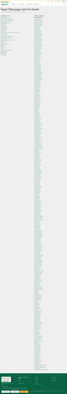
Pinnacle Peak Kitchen (37, 262)
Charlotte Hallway (37, 351)
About (48, 1)
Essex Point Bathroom (37, 237)
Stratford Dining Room (37, 211)
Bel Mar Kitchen (36, 121)
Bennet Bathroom (37, 192)
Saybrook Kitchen (37, 162)
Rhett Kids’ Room (37, 152)
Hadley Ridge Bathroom (38, 40)
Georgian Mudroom (37, 267)
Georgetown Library (37, 358)
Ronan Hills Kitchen (37, 66)
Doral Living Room (37, 346)
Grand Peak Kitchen (37, 175)
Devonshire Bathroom (37, 362)
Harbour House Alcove (37, 20)
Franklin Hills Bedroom (37, 42)
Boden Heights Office (37, 75)
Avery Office (36, 110)
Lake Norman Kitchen (37, 287)
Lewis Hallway (36, 329)
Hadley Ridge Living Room (38, 39)
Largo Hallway (36, 293)
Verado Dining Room (37, 116)
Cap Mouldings (4, 22)
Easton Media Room (37, 197)
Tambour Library (36, 106)
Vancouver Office (37, 253)
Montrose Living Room (37, 348)
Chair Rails (3, 25)
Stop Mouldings (4, 51)
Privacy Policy (47, 390)
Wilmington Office (37, 321)
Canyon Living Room (37, 276)
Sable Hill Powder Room (38, 54)
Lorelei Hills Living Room (38, 206)
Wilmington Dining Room (38, 323)
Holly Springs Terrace (37, 249)
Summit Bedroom (37, 349)
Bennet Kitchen (36, 193)
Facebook (54, 379)
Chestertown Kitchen (37, 297)
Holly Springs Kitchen (37, 247)
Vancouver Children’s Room (38, 255)
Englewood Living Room (38, 360)
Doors (36, 380)
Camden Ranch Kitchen (38, 147)
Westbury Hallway (37, 227)
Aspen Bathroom (36, 304)
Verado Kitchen (36, 114)
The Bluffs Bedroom (37, 139)
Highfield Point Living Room (38, 220)
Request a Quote (57, 1)
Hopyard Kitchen (36, 62)
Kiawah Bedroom (37, 318)
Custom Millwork (38, 384)
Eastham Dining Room (37, 170)
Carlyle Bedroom (37, 222)
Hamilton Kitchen (37, 357)
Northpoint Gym (36, 60)
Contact (52, 1)
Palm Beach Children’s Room (38, 271)
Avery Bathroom (36, 112)
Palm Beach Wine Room (38, 273)
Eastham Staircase (37, 168)
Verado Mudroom (37, 115)
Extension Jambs (4, 33)
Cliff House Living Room (38, 176)
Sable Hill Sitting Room (38, 52)
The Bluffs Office (36, 142)
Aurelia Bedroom (37, 94)
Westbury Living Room (37, 230)
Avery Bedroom (36, 111)
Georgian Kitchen (37, 269)
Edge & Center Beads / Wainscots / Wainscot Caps (10, 32)
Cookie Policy (59, 390)
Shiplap (3, 47)
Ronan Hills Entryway (37, 70)
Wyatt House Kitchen (37, 31)
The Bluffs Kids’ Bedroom (38, 141)
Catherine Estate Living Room (39, 21)
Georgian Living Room (37, 266)
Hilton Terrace (36, 306)
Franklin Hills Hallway (37, 44)
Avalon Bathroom (37, 182)
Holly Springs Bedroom (37, 248)
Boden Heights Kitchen (37, 71)
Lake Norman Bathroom (38, 289)
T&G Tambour (3, 53)
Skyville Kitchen (36, 155)
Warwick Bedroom (37, 28)
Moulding (36, 379)
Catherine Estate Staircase (38, 24)
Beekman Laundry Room (38, 129)
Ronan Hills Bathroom (37, 69)
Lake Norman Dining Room (38, 288)
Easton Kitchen (36, 198)
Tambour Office (36, 102)
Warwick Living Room (37, 30)
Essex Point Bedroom (37, 238)
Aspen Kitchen (36, 302)
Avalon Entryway (37, 185)
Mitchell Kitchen (36, 282)
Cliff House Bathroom (37, 177)
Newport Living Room (37, 201)
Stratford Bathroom (37, 213)
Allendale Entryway (37, 81)
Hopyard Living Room (37, 64)
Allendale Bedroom (37, 82)
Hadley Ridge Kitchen (37, 36)
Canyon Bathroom (37, 278)
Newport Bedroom (37, 205)
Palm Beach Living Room (38, 272)
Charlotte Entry (36, 354)
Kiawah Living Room (37, 316)
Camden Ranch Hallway (38, 145)
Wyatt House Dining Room (38, 35)
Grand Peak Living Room (38, 171)
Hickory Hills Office (37, 80)
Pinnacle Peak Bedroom (38, 264)
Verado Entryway (37, 117)
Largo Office (36, 291)
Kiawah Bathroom (37, 317)
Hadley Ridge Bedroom (37, 37)
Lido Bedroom (36, 334)
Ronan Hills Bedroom (37, 67)
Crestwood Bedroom (37, 125)
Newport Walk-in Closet (38, 202)
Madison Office (36, 326)
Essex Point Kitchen (37, 240)
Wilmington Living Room (38, 322)
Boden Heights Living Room (38, 72)
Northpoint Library (37, 59)
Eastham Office (36, 167)
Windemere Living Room (38, 336)
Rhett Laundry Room (37, 153)
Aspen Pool (36, 301)
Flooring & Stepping (4, 34)
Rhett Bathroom (36, 151)
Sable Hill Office (36, 55)
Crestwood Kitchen (37, 126)
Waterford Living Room (38, 186)
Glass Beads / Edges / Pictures (6, 36)
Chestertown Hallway (37, 298)
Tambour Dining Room (37, 104)
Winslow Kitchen (36, 99)
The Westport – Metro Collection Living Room (41, 369)
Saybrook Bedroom (37, 163)
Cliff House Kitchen (37, 178)
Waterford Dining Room (38, 187)
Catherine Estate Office (38, 25)
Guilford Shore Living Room (38, 235)
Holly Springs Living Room (38, 246)
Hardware (36, 382)
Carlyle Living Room (37, 225)
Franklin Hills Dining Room (38, 45)
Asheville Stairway (37, 242)
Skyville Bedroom (37, 157)
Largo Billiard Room (37, 294)
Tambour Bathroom (37, 107)
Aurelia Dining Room (37, 95)
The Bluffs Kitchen (37, 140)
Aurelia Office (36, 92)
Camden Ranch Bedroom (38, 146)
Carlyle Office (36, 223)
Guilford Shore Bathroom (38, 231)
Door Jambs (3, 30)
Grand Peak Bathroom (37, 172)
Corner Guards (4, 26)
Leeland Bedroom (37, 89)
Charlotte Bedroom (37, 352)
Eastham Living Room (37, 165)
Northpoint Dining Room (38, 57)
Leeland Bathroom (37, 87)
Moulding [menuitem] (13, 4)
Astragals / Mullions (5, 17)
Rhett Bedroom (36, 150)
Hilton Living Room (37, 307)
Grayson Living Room (37, 344)
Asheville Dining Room (37, 245)
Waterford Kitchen (37, 188)
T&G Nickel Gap (4, 52)
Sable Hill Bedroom (37, 51)
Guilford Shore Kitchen (37, 233)
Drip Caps (3, 31)
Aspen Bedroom (36, 303)
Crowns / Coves (4, 27)
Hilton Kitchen (36, 309)
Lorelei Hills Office (37, 207)
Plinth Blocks (3, 38)
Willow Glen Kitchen (37, 50)
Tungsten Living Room (37, 337)
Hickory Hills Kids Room (38, 79)
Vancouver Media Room (38, 251)
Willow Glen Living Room (38, 46)
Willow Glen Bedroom (37, 47)
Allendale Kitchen (37, 84)
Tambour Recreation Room (38, 101)
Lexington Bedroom (37, 134)
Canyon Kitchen (36, 277)
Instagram (55, 380)
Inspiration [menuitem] (36, 4)
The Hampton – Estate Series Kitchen (40, 364)
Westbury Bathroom (37, 226)
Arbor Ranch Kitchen (37, 257)
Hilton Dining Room (37, 308)
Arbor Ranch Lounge (37, 258)
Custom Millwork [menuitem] (29, 4)
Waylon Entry (36, 342)
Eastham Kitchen (37, 166)
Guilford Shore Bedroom (38, 232)
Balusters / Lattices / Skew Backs (7, 18)
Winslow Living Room (37, 97)
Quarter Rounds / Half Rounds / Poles (8, 39)
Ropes (2, 42)
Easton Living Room (37, 196)
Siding (2, 48)
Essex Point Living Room (38, 236)
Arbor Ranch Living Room (38, 256)
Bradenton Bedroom (37, 347)
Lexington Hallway (37, 136)
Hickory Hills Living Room (38, 77)
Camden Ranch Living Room (38, 148)
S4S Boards (3, 44)
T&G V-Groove (3, 54)
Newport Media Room (37, 203)
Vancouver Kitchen (37, 252)
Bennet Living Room (37, 191)
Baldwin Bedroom (37, 343)
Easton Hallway (36, 200)
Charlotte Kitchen (37, 353)
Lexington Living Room (37, 137)
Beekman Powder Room (38, 132)
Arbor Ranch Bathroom (37, 259)
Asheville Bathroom (37, 243)
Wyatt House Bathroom (38, 34)
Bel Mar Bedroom (37, 120)
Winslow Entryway (37, 100)
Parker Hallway (36, 339)
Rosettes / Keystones (5, 43)
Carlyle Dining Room (37, 221)
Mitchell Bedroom (37, 283)
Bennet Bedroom (37, 195)
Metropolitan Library (37, 312)
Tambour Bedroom (37, 105)
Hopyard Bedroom (37, 61)
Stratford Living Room (37, 215)
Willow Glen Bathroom (37, 49)
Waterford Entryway (37, 190)
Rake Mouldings (4, 41)
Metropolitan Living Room (38, 311)
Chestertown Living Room (38, 296)
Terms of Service (53, 390)
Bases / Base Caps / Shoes (6, 21)
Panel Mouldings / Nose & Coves (7, 37)
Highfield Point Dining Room (38, 216)
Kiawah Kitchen (36, 319)
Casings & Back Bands (5, 23)
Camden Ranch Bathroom (38, 143)
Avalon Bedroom (36, 183)
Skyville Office (36, 156)
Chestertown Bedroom (37, 299)
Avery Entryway (36, 109)
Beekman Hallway (37, 130)
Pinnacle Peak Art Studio (38, 263)
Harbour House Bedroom (38, 19)
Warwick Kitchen (37, 26)
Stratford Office (36, 212)
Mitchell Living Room (37, 281)
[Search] (65, 4)
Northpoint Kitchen (37, 56)
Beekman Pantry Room (37, 131)
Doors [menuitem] (18, 4)
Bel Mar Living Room (37, 122)
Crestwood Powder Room (38, 124)
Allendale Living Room (37, 85)
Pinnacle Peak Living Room (38, 261)
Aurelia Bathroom (37, 91)
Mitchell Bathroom (37, 284)
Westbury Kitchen (37, 228)
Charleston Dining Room (38, 338)
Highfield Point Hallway (38, 217)
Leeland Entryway (37, 90)
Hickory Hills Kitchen (37, 76)
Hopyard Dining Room (37, 65)
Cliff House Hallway (37, 180)
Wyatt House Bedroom (37, 32)
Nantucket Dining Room (38, 356)
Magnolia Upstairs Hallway (38, 341)
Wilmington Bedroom (37, 324)
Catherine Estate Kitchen (38, 22)
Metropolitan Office (37, 313)
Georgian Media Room (37, 268)
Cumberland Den (37, 363)
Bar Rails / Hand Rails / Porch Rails (7, 20)
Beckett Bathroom (37, 332)
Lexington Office (36, 135)
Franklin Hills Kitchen (37, 41)
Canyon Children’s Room (38, 279)
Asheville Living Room (37, 241)
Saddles (2, 46)
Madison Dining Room (37, 328)
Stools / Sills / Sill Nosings (6, 49)
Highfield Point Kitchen (37, 218)
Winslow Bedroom (37, 96)
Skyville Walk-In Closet (37, 158)
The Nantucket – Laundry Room (39, 366)
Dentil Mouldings (4, 28)
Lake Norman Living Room (38, 286)
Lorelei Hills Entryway (37, 210)
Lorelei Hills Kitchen (37, 208)
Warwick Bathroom (37, 29)
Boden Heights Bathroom (38, 74)
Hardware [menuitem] (22, 4)
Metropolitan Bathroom (38, 314)
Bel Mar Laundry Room (37, 119)
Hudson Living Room (37, 333)
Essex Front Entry (37, 359)
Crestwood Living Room (38, 127)
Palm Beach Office (37, 274)
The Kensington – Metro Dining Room (40, 367)
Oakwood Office (36, 331)
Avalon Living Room (37, 181)
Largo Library (36, 292)
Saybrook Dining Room (37, 161)
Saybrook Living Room (37, 160)
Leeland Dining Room (37, 86)
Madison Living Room (37, 327)
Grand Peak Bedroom (37, 173)
